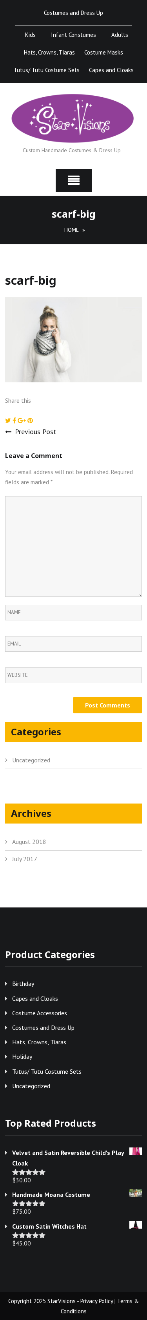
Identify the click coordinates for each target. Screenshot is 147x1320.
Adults (119, 34)
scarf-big (30, 280)
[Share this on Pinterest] (30, 420)
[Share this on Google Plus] (22, 420)
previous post (35, 431)
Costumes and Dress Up (73, 12)
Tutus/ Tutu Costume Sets (47, 70)
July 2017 (24, 859)
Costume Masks (103, 52)
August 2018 (29, 841)
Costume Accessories (39, 1013)
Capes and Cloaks (111, 70)
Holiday (22, 1056)
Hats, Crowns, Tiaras (49, 52)
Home (71, 229)
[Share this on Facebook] (15, 420)
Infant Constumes (73, 34)
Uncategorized (31, 760)
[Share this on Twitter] (9, 420)
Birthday (23, 983)
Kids (30, 34)
